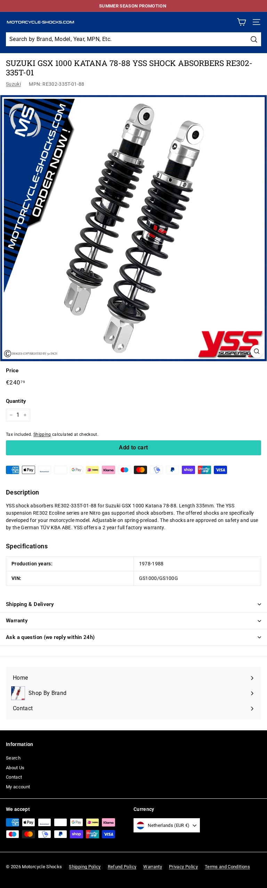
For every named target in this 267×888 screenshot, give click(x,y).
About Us (15, 767)
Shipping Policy (84, 866)
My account (18, 786)
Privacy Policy (183, 866)
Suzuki (13, 84)
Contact (14, 777)
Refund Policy (122, 866)
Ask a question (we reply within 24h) (50, 637)
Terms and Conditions (227, 866)
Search (13, 758)
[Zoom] (256, 351)
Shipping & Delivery (30, 604)
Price (12, 370)
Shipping (42, 434)
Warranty (16, 620)
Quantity (16, 401)
